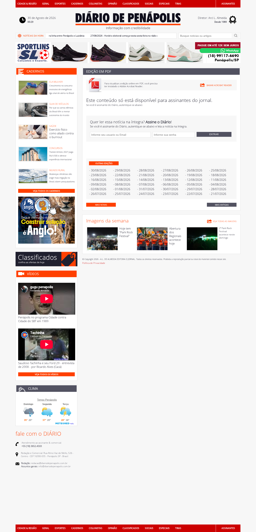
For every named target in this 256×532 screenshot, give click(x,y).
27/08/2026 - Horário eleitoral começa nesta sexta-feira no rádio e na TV (121, 35)
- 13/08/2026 (169, 180)
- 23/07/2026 (169, 194)
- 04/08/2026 (217, 184)
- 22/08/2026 (121, 175)
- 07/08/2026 (145, 184)
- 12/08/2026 (193, 180)
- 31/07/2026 (145, 189)
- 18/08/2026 (217, 175)
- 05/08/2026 (193, 184)
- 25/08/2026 (217, 170)
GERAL (45, 3)
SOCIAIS (149, 3)
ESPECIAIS (164, 3)
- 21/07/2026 (217, 194)
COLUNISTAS (95, 3)
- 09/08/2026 (97, 184)
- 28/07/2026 (217, 189)
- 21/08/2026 (145, 175)
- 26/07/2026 (97, 194)
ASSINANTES (228, 3)
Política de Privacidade (93, 263)
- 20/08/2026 (169, 175)
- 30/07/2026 (169, 189)
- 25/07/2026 (121, 194)
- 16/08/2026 (97, 180)
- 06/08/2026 (169, 184)
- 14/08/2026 (145, 180)
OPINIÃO (112, 3)
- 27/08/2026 (169, 170)
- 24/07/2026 (145, 194)
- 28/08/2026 (145, 170)
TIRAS (178, 3)
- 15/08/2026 (121, 180)
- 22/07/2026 (193, 194)
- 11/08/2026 (217, 180)
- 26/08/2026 (193, 170)
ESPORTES (60, 3)
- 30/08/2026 (97, 170)
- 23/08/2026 (97, 175)
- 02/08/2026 (97, 189)
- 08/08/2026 (121, 184)
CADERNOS (77, 3)
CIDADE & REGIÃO (27, 3)
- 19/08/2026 (193, 175)
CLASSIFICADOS (131, 3)
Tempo (40, 399)
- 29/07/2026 (193, 189)
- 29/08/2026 (121, 170)
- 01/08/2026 (121, 189)
